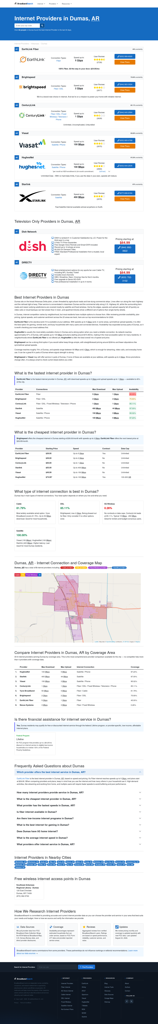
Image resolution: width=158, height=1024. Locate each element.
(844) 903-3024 (125, 84)
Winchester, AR (33, 862)
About (127, 983)
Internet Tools (109, 987)
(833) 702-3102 (126, 278)
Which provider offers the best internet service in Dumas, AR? (51, 772)
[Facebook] (127, 1001)
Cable (17, 575)
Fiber (58, 60)
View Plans (125, 62)
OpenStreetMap (110, 642)
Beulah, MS (51, 865)
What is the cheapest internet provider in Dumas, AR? (46, 798)
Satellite (55, 144)
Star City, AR (109, 862)
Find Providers (87, 967)
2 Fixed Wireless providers (98, 568)
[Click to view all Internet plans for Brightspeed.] (32, 87)
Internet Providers (67, 983)
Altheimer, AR (20, 867)
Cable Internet (66, 994)
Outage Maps (108, 998)
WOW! (84, 1013)
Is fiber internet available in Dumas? (37, 811)
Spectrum (85, 994)
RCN (83, 1009)
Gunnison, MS (79, 865)
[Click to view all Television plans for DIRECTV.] (33, 275)
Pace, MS (130, 865)
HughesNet (20, 417)
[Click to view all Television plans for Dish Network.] (33, 245)
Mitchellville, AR (20, 862)
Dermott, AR (120, 862)
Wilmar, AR (61, 865)
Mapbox (138, 642)
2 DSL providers (81, 568)
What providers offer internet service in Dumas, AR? (46, 844)
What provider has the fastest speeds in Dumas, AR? (46, 805)
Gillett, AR (79, 862)
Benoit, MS (89, 865)
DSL (61, 88)
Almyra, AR (121, 865)
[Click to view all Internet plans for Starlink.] (32, 195)
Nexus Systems (27, 705)
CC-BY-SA (126, 642)
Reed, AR (61, 862)
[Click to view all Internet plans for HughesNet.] (32, 165)
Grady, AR (88, 862)
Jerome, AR (111, 865)
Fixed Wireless (31, 575)
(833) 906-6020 (125, 56)
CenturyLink (20, 403)
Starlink (18, 408)
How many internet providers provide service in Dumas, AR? (50, 792)
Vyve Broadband (27, 690)
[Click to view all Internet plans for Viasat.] (32, 143)
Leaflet (96, 642)
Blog (105, 983)
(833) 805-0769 (125, 140)
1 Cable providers (67, 568)
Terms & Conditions (25, 1003)
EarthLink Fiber (22, 394)
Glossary (107, 991)
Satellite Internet (66, 1005)
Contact (127, 991)
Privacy (16, 1003)
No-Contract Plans (67, 1009)
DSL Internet (65, 998)
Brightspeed (20, 399)
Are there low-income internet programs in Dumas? (45, 818)
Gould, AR (44, 862)
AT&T (84, 991)
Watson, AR (70, 862)
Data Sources (109, 994)
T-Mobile (84, 1005)
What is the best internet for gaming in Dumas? (43, 824)
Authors (127, 987)
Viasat (18, 413)
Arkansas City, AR (132, 862)
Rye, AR (70, 865)
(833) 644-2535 (125, 165)
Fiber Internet (65, 987)
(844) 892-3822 (126, 249)
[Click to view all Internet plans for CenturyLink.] (32, 115)
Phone (58, 119)
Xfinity (84, 987)
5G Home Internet (67, 991)
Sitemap (107, 1002)
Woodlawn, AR (100, 865)
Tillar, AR (52, 862)
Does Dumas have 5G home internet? (37, 831)
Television (62, 116)
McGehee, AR (98, 862)
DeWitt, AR (42, 865)
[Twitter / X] (131, 1001)
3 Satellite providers (119, 568)
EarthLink (85, 983)
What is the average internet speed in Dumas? (42, 837)
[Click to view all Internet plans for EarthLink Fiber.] (32, 59)
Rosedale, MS (31, 865)
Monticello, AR (20, 865)
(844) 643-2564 (125, 112)
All (39, 575)
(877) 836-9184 (125, 193)
